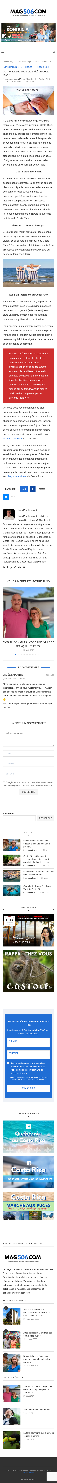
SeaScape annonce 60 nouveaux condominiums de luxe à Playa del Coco (36, 1312)
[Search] (54, 52)
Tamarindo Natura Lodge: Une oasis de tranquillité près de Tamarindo (37, 1389)
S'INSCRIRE (28, 1088)
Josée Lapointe (13, 675)
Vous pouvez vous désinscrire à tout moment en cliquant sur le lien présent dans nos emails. (29, 1078)
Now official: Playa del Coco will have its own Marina (38, 873)
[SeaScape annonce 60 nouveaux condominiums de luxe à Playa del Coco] (11, 1316)
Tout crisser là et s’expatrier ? (37, 1409)
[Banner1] (28, 930)
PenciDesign (28, 1473)
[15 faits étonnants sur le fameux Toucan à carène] (11, 1440)
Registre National (12, 438)
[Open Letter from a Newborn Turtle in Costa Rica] (11, 890)
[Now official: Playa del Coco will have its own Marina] (11, 876)
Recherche (8, 813)
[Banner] (28, 1206)
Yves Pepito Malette (23, 79)
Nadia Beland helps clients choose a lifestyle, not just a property (36, 843)
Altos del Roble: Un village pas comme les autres (37, 1334)
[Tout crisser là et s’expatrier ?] (11, 1416)
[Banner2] (28, 975)
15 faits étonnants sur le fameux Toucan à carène (38, 1434)
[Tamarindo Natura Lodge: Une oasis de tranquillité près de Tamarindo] (28, 612)
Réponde (50, 675)
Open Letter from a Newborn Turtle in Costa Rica (37, 887)
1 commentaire (29, 878)
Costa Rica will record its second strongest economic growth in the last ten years (36, 859)
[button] (5, 621)
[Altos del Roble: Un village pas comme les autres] (11, 1340)
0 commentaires (30, 850)
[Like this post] (23, 489)
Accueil (6, 61)
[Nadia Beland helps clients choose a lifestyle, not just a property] (11, 845)
